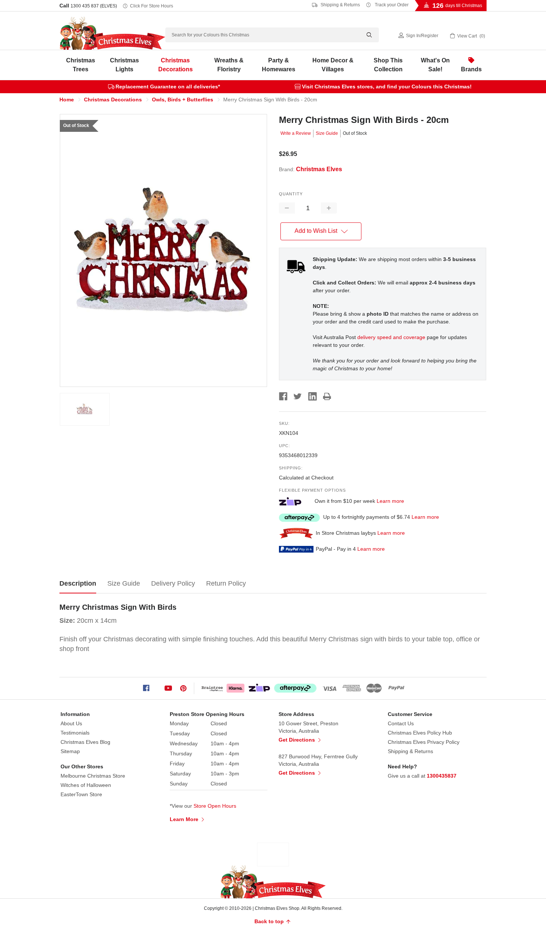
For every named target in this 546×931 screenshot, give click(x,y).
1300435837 (441, 776)
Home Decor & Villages (333, 64)
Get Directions (297, 740)
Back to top (269, 921)
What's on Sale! (435, 64)
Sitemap (70, 751)
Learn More (185, 819)
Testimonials (75, 733)
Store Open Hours (215, 806)
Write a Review (295, 133)
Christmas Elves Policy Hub (420, 733)
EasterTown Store (81, 794)
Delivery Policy (173, 583)
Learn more (390, 501)
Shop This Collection (388, 64)
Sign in (413, 35)
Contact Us (401, 723)
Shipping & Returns (339, 4)
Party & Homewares (278, 64)
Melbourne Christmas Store (93, 776)
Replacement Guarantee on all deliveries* (168, 86)
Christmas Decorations (175, 64)
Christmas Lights (124, 64)
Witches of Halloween (86, 785)
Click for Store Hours (151, 6)
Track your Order (391, 4)
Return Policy (226, 583)
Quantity (291, 194)
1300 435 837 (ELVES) (94, 6)
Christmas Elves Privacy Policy (423, 742)
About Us (71, 723)
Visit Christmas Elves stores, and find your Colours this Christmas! (387, 86)
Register (429, 35)
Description (77, 583)
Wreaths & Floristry (229, 64)
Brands (471, 69)
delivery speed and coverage (391, 337)
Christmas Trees (80, 64)
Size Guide (327, 133)
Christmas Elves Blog (85, 742)
